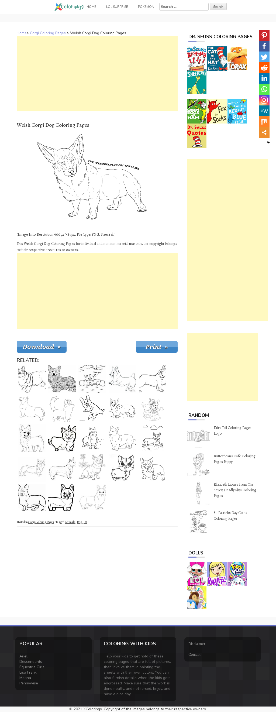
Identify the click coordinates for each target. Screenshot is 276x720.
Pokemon (146, 7)
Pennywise (28, 683)
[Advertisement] (97, 73)
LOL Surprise (117, 7)
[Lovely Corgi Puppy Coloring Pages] (62, 497)
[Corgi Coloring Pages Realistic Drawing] (62, 468)
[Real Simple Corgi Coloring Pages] (32, 497)
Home (22, 33)
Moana (25, 677)
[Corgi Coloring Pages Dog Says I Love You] (92, 379)
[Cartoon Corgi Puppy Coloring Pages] (122, 468)
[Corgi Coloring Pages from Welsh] (152, 468)
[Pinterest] (264, 35)
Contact (194, 654)
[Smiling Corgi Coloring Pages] (122, 408)
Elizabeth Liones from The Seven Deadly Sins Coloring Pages (235, 490)
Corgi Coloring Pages (48, 33)
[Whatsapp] (264, 89)
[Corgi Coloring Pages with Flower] (92, 468)
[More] (264, 132)
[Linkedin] (264, 78)
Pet (85, 522)
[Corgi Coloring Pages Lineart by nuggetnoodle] (122, 438)
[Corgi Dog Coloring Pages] (92, 438)
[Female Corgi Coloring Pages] (152, 379)
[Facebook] (264, 46)
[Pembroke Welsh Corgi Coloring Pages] (32, 438)
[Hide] (268, 142)
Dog (79, 522)
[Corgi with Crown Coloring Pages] (152, 408)
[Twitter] (264, 57)
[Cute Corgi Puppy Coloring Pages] (92, 408)
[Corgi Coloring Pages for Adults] (62, 379)
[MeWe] (264, 110)
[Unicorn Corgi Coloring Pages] (62, 438)
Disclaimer (196, 643)
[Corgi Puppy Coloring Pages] (92, 497)
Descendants (30, 661)
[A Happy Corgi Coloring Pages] (122, 379)
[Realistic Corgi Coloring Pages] (32, 468)
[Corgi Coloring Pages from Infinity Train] (62, 408)
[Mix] (264, 121)
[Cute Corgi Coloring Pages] (32, 379)
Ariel (23, 656)
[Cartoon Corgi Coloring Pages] (152, 438)
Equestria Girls (31, 667)
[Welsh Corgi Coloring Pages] (32, 408)
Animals (70, 522)
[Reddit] (264, 67)
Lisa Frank (28, 672)
